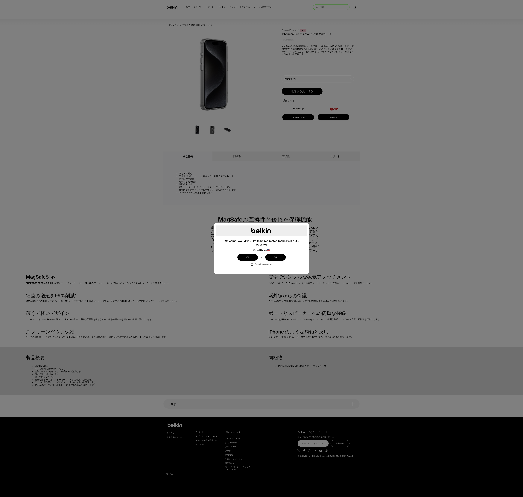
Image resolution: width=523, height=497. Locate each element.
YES (248, 257)
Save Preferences (263, 264)
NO (275, 257)
